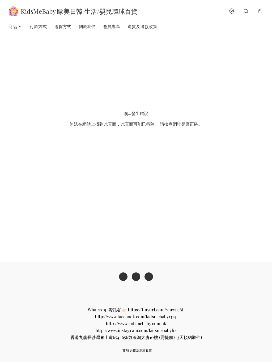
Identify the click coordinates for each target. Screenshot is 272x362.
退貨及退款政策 (142, 26)
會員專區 (111, 26)
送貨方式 (62, 26)
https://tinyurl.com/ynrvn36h (156, 309)
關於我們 (87, 26)
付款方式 (38, 26)
